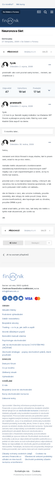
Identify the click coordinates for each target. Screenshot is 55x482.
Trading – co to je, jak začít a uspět (18, 327)
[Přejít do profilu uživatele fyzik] (5, 65)
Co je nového (8, 368)
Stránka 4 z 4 (30, 52)
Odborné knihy (9, 398)
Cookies (36, 471)
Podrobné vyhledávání (12, 314)
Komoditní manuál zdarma (14, 336)
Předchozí (12, 52)
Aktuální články (9, 310)
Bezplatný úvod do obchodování (17, 389)
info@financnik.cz (10, 291)
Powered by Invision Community (28, 475)
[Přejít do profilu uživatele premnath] (5, 104)
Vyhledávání (7, 376)
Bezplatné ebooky (10, 323)
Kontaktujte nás (22, 471)
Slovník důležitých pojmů (13, 332)
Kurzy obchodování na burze (15, 394)
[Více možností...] (50, 65)
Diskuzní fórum (9, 363)
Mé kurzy (20, 4)
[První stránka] (4, 52)
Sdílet (14, 243)
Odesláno (21, 66)
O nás (5, 385)
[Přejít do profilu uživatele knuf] (5, 143)
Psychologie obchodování (14, 340)
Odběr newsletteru (10, 318)
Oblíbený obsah (9, 372)
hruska (8, 39)
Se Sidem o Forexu (29, 41)
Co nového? (7, 4)
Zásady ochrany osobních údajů (17, 453)
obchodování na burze (28, 411)
